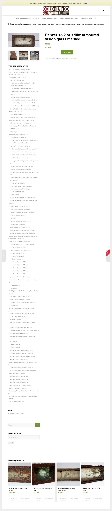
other (12, 218)
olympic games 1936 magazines (20, 250)
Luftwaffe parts (14, 345)
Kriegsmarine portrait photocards (20, 166)
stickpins (12, 132)
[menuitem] (27, 18)
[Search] (94, 18)
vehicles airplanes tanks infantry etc (22, 152)
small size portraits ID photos (19, 189)
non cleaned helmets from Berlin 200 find (24, 106)
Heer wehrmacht (17, 192)
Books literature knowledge (17, 388)
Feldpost (12, 288)
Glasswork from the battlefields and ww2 (22, 370)
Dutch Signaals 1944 (19, 274)
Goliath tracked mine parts (17, 359)
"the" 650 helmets (16, 80)
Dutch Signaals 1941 (19, 265)
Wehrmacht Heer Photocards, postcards (23, 140)
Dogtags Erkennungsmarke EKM (19, 327)
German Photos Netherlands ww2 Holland (22, 230)
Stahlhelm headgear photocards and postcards (25, 172)
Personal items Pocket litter (18, 333)
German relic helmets (16, 77)
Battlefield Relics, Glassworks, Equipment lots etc (23, 362)
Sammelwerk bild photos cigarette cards (22, 233)
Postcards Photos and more (17, 134)
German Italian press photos (19, 209)
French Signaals (17, 256)
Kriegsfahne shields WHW (17, 376)
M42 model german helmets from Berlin (23, 103)
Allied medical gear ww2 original (19, 123)
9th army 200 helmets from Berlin (21, 97)
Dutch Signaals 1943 (19, 271)
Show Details (25, 498)
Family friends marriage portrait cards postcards (25, 161)
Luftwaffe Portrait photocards (19, 146)
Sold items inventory (15, 401)
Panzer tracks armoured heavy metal (21, 356)
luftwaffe (14, 195)
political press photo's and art (19, 221)
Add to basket (67, 52)
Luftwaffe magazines (17, 247)
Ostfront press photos (17, 215)
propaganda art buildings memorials (23, 155)
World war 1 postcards (17, 183)
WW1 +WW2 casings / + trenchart (20, 296)
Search (11, 443)
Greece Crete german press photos (21, 212)
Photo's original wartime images (19, 186)
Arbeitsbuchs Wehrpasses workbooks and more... (24, 280)
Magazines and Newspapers (18, 241)
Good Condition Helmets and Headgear (21, 117)
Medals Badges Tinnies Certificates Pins (21, 126)
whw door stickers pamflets (18, 379)
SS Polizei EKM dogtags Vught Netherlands (24, 330)
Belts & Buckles (14, 319)
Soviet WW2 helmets (17, 114)
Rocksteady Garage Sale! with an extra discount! (23, 391)
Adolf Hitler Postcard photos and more (21, 198)
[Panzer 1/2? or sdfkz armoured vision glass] (4, 256)
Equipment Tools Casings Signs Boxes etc (22, 302)
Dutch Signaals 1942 (19, 268)
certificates (13, 129)
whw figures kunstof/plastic (18, 382)
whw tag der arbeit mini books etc (20, 385)
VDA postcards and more (19, 158)
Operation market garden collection (20, 367)
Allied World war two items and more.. (20, 120)
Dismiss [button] (85, 3)
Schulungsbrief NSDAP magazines (21, 244)
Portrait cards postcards (17, 137)
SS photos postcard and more (18, 227)
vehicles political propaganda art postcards (23, 149)
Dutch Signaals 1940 (19, 262)
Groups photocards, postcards (20, 169)
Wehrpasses (14, 285)
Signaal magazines (16, 253)
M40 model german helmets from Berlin (23, 100)
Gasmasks (13, 305)
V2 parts (12, 342)
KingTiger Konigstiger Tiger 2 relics (20, 353)
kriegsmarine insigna (17, 316)
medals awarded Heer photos (21, 143)
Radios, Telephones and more (19, 299)
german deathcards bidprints (18, 277)
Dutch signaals (16, 259)
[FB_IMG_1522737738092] (56, 10)
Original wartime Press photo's (19, 206)
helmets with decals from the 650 (22, 88)
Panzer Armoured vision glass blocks (21, 350)
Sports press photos (17, 224)
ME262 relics (15, 347)
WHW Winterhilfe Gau (15, 373)
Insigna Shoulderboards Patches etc (20, 313)
